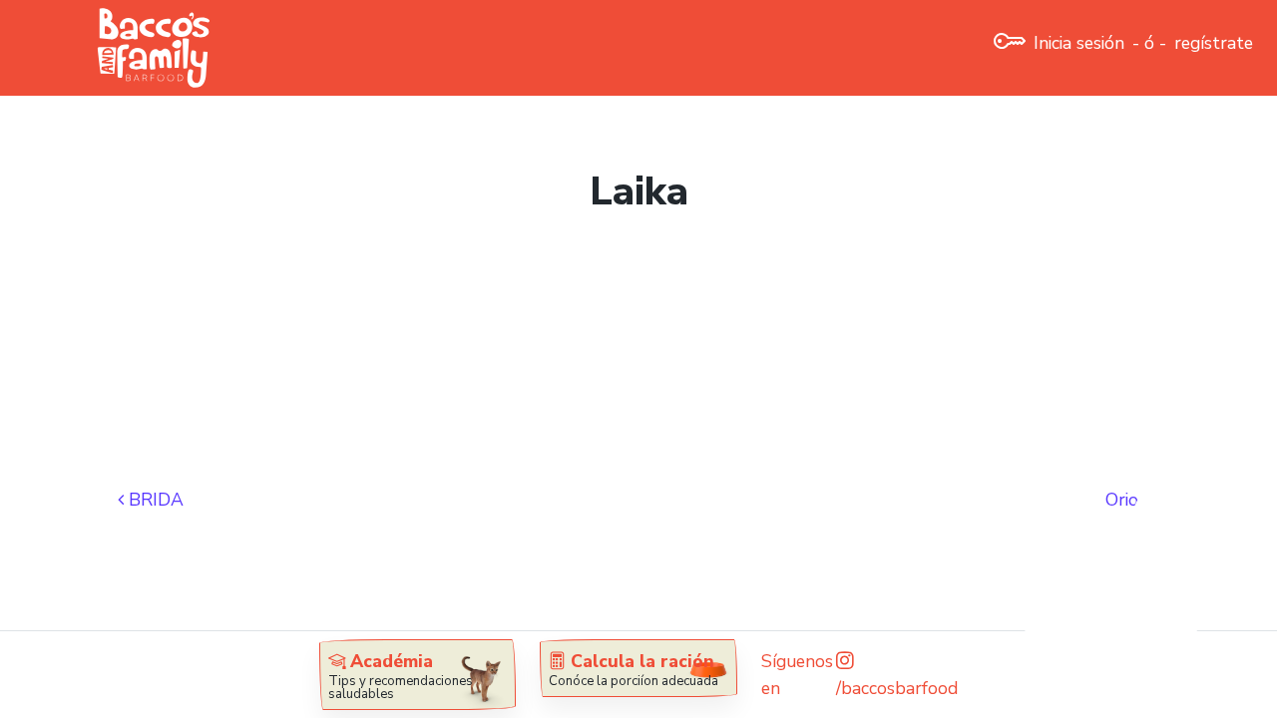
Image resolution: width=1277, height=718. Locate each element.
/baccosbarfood (897, 688)
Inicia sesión (1079, 43)
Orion (1129, 500)
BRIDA (154, 500)
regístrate (1213, 43)
